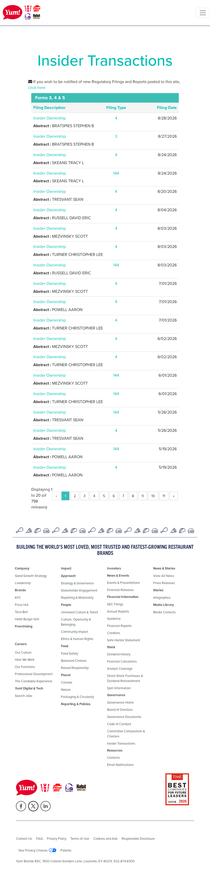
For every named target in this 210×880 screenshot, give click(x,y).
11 (164, 495)
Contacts (113, 757)
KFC (18, 597)
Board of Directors (120, 709)
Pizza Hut (21, 604)
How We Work (25, 659)
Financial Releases (120, 589)
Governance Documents (124, 716)
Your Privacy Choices (33, 850)
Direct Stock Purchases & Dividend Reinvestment (125, 678)
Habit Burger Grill (27, 619)
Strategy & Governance (77, 583)
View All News (163, 575)
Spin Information (119, 688)
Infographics (162, 597)
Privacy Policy (56, 838)
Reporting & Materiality (77, 597)
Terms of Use (79, 838)
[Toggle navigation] (203, 13)
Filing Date (167, 107)
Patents (65, 850)
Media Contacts (164, 612)
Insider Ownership (49, 118)
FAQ (39, 838)
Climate (66, 682)
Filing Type (116, 107)
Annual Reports (118, 611)
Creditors (113, 633)
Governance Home (120, 702)
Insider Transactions (121, 743)
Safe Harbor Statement (123, 640)
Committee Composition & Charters (126, 733)
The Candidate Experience (33, 681)
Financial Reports (119, 625)
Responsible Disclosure (138, 838)
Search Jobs (23, 695)
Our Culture (23, 652)
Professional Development (33, 674)
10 (153, 495)
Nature (66, 689)
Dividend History (118, 654)
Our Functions (25, 666)
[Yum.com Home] (22, 13)
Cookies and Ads (105, 838)
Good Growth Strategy (31, 575)
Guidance (114, 618)
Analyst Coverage (119, 668)
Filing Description (49, 107)
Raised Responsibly (75, 667)
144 (116, 173)
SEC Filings (115, 604)
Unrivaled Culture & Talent (79, 612)
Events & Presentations (123, 582)
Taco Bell (21, 611)
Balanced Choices (74, 660)
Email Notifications (120, 764)
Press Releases (164, 583)
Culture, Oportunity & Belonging (76, 622)
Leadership (23, 583)
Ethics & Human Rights (77, 638)
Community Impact (74, 631)
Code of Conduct (119, 724)
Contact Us (24, 838)
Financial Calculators (122, 661)
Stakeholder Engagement (79, 590)
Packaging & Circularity (77, 696)
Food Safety (69, 653)
